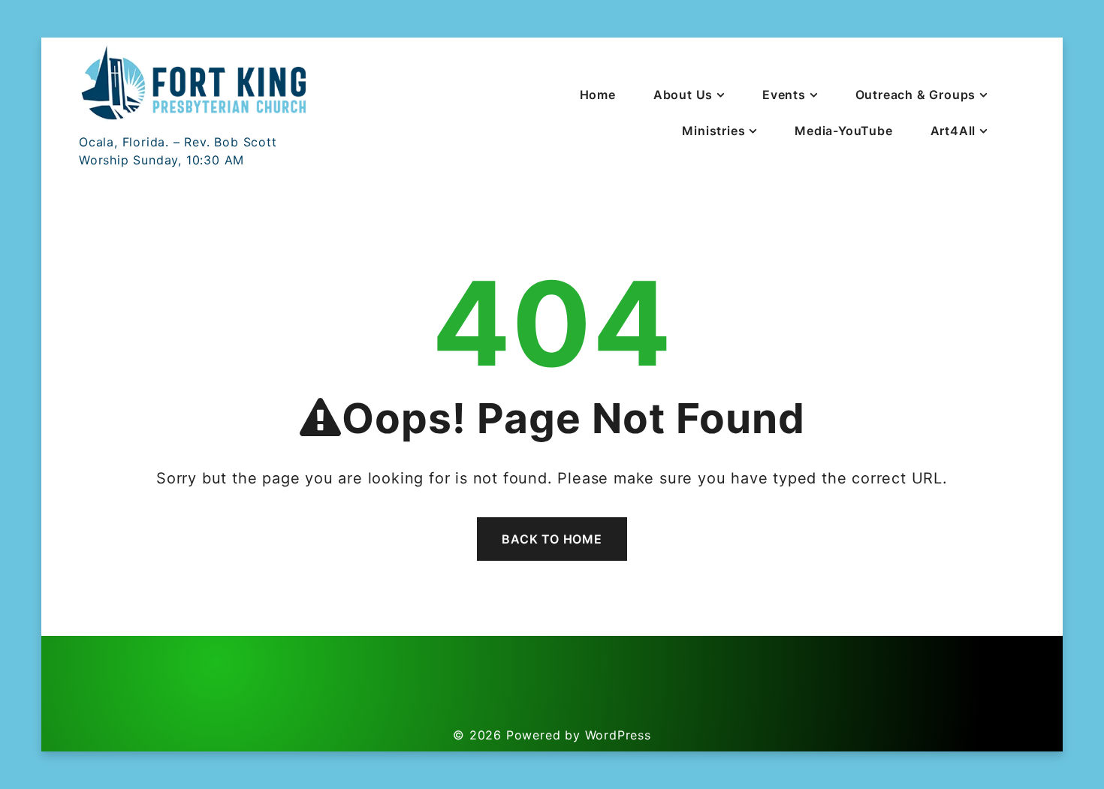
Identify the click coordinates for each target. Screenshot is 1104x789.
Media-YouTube (843, 130)
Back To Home (552, 539)
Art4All (953, 130)
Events (784, 94)
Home (598, 94)
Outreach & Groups (915, 94)
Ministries (713, 130)
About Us (683, 94)
